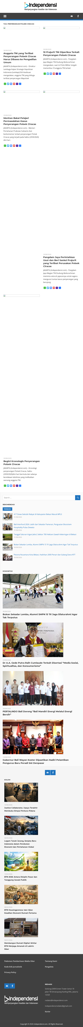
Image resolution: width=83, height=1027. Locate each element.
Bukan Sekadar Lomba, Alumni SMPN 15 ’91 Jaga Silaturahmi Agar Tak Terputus (46, 544)
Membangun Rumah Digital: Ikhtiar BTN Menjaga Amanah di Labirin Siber (20, 946)
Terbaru (7, 509)
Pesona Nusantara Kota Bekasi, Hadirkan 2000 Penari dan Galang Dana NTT (44, 554)
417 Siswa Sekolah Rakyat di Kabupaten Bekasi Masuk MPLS (38, 514)
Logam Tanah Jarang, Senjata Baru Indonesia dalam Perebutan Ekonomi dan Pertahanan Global (20, 844)
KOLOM (7, 780)
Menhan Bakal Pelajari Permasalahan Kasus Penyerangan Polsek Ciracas (19, 121)
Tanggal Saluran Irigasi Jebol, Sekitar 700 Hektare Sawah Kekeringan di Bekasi (45, 534)
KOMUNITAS (8, 571)
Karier (47, 1011)
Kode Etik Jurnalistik (13, 967)
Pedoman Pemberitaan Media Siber (19, 961)
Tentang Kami (51, 961)
